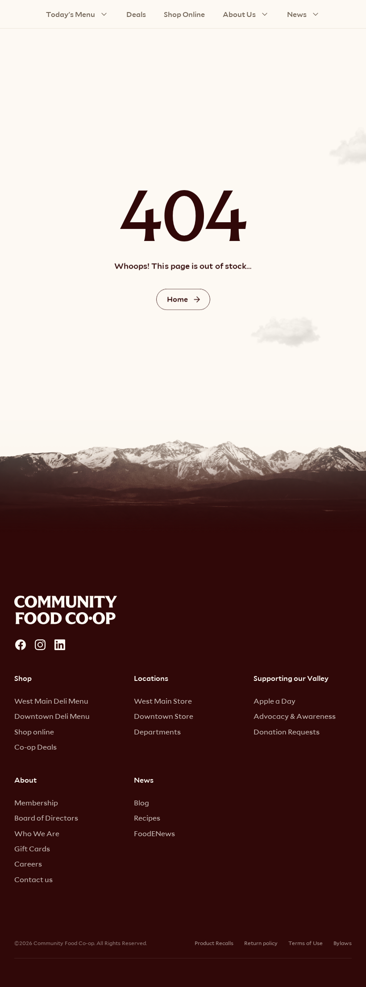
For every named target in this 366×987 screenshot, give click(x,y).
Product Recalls (214, 942)
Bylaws (342, 942)
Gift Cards (32, 848)
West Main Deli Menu (51, 700)
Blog (141, 802)
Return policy (261, 942)
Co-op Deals (35, 746)
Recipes (147, 817)
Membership (36, 802)
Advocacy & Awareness (295, 716)
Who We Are (36, 833)
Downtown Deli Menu (52, 716)
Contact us (33, 879)
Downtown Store (163, 716)
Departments (157, 731)
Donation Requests (287, 731)
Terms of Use (305, 942)
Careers (28, 863)
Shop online (34, 731)
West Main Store (163, 700)
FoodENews (154, 833)
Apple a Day (274, 700)
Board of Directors (46, 817)
